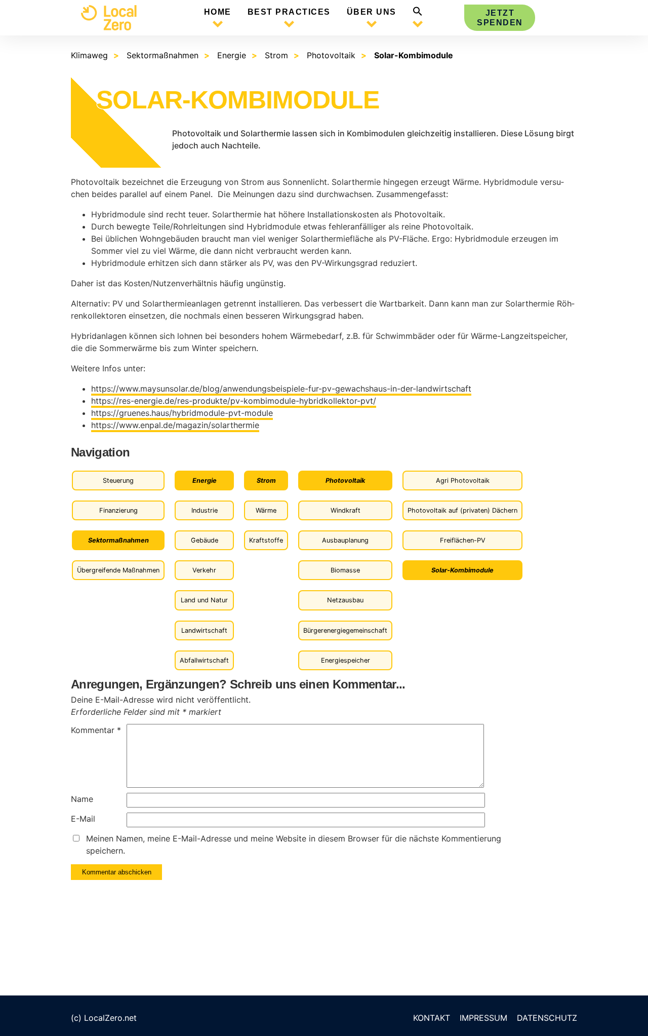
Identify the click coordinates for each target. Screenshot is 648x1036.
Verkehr (204, 570)
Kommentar (96, 730)
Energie (231, 55)
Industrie (204, 510)
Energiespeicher (345, 660)
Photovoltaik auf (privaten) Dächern (462, 510)
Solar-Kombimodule (413, 55)
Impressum (483, 1018)
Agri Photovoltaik (463, 480)
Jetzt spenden (500, 18)
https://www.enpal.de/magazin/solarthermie (175, 425)
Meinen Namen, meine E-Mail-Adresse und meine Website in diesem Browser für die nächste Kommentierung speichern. (293, 844)
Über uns (371, 12)
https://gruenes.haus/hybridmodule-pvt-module (182, 413)
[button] (418, 13)
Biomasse (345, 570)
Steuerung (118, 480)
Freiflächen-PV (462, 540)
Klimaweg (89, 55)
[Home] (116, 17)
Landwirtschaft (204, 630)
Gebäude (204, 540)
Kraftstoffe (266, 540)
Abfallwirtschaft (204, 660)
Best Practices (289, 12)
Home (217, 12)
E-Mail (83, 819)
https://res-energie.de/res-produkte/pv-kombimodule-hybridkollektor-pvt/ (233, 401)
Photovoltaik (331, 55)
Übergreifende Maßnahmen (118, 570)
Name (82, 799)
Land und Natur (204, 600)
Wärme (266, 510)
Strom (276, 55)
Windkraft (345, 510)
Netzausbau (345, 600)
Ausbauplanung (345, 540)
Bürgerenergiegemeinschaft (345, 630)
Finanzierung (118, 510)
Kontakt (431, 1018)
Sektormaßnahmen (162, 55)
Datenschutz (547, 1018)
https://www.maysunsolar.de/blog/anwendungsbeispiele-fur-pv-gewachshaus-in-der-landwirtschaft (281, 388)
